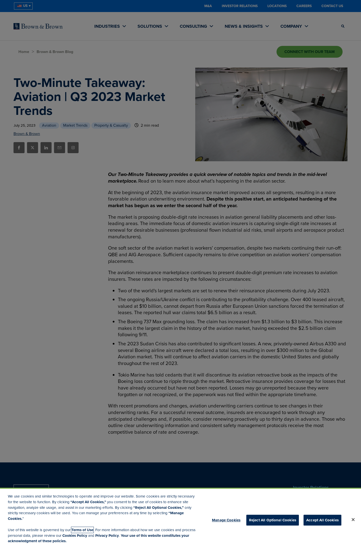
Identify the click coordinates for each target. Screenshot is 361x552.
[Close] (353, 519)
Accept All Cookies (322, 520)
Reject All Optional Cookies (272, 520)
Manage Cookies (226, 520)
